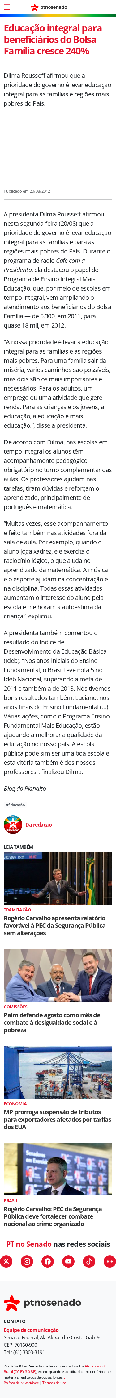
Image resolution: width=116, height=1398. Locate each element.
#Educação (15, 804)
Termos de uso (54, 1382)
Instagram (27, 1261)
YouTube (68, 1261)
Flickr (110, 1261)
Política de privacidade (21, 1382)
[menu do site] (6, 7)
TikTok (89, 1261)
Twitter (6, 1261)
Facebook (47, 1261)
